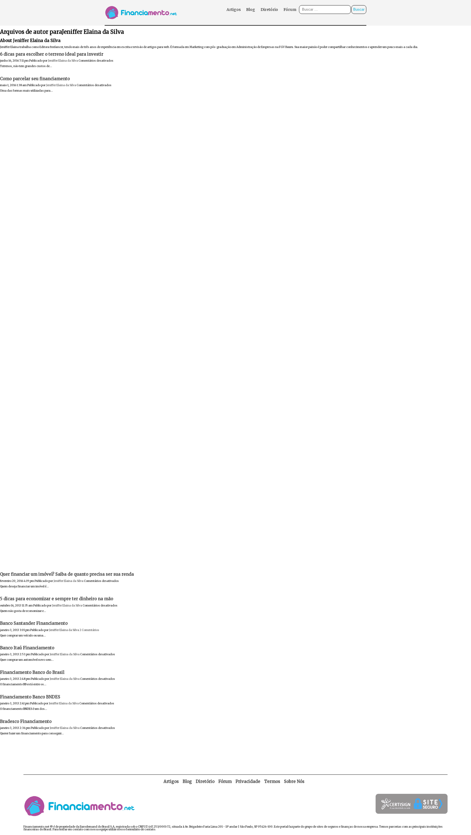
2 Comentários (89, 630)
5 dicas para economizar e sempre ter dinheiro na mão (56, 598)
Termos (272, 781)
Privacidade (247, 781)
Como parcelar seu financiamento (35, 78)
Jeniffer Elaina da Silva (63, 60)
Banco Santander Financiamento (34, 623)
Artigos (234, 9)
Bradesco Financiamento (26, 721)
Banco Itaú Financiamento (27, 647)
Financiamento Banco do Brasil (32, 672)
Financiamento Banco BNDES (30, 696)
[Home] (142, 23)
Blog (250, 9)
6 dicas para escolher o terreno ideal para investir (51, 54)
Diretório (269, 9)
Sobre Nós (294, 781)
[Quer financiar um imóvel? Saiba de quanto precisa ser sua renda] (235, 567)
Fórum (289, 9)
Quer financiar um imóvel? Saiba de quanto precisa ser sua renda (67, 574)
